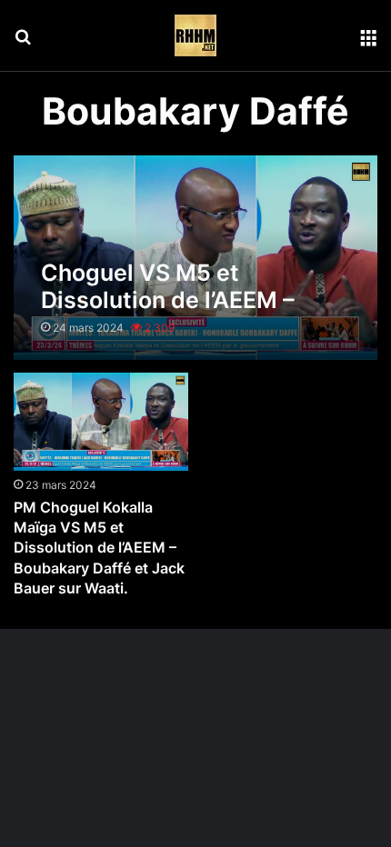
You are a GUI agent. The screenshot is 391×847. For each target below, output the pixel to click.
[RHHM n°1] (195, 35)
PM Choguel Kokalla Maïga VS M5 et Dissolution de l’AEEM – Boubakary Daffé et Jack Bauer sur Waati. (99, 548)
